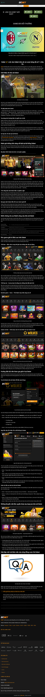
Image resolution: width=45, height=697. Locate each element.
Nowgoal (6, 625)
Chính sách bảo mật (5, 661)
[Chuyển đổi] (2, 591)
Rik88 (25, 625)
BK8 (32, 625)
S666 (10, 625)
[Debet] (22, 2)
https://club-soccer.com (9, 682)
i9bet (35, 625)
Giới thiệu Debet (4, 658)
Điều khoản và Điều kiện (6, 664)
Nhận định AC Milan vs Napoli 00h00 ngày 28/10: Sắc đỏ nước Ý (22, 53)
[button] (3, 2)
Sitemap (3, 672)
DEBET (2, 620)
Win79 (21, 625)
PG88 (29, 625)
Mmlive (17, 625)
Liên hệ (3, 669)
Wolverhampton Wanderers (7, 137)
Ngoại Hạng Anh (33, 137)
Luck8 (14, 625)
